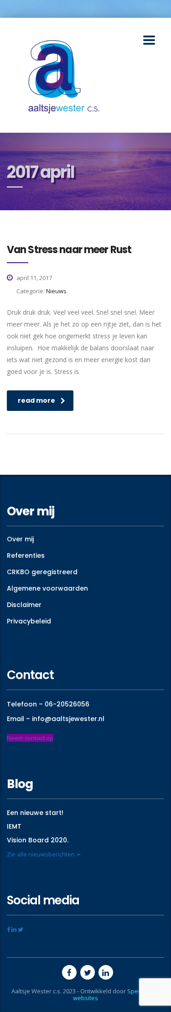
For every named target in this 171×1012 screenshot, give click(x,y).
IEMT (14, 826)
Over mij (20, 539)
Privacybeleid (29, 621)
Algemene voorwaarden (47, 588)
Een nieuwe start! (35, 812)
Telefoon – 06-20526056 (48, 704)
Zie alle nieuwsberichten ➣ (44, 854)
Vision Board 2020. (37, 840)
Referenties (26, 555)
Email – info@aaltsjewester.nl (55, 718)
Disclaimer (24, 604)
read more (36, 400)
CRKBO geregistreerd (42, 572)
